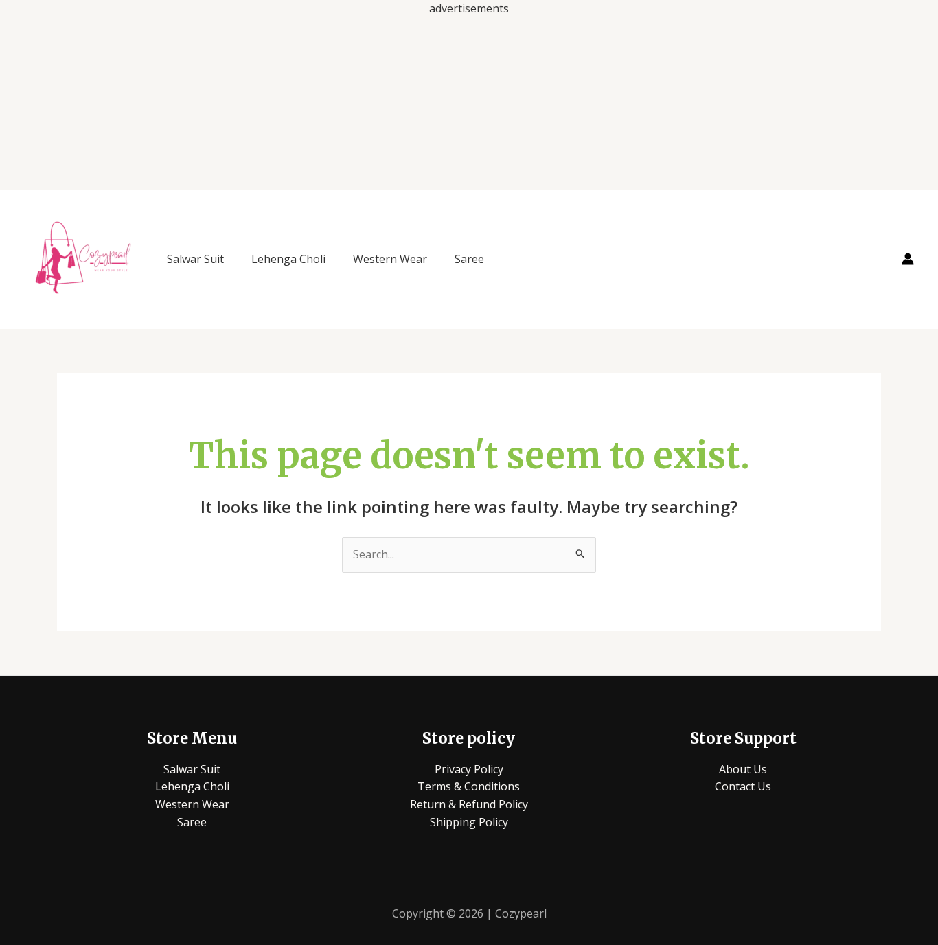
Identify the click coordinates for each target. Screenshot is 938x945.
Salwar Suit (195, 258)
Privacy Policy (469, 769)
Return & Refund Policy (469, 804)
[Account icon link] (908, 259)
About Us (743, 769)
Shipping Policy (469, 822)
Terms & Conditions (468, 786)
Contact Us (743, 786)
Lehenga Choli (288, 258)
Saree (469, 258)
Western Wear (390, 258)
